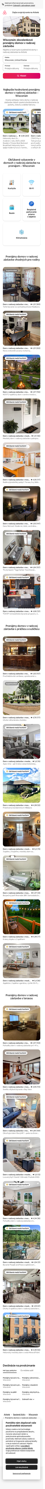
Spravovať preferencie (21, 1473)
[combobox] (21, 60)
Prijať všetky (22, 1461)
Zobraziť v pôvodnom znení (24, 5)
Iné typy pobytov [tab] (10, 1370)
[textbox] (12, 68)
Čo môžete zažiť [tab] (27, 1370)
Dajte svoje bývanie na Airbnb (25, 12)
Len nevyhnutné (21, 1467)
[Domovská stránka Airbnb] (4, 12)
